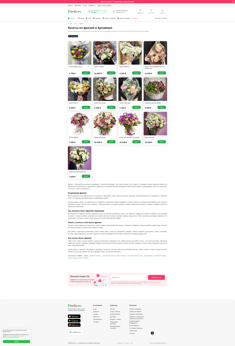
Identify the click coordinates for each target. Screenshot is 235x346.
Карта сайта (133, 330)
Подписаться (156, 277)
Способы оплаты (115, 314)
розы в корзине (73, 258)
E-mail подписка (134, 325)
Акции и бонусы (115, 311)
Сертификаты (97, 319)
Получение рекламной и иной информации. (130, 283)
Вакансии (96, 316)
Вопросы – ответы (115, 319)
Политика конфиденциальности (158, 343)
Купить (86, 73)
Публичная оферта (135, 311)
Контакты (96, 322)
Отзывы (92, 5)
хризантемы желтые (108, 255)
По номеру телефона (135, 328)
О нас (85, 5)
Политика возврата (135, 309)
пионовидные (148, 255)
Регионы (132, 333)
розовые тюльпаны (95, 255)
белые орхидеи (121, 255)
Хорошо (16, 341)
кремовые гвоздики (160, 255)
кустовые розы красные (135, 255)
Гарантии (96, 311)
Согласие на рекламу (136, 314)
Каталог (112, 309)
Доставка (78, 5)
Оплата (70, 5)
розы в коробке (83, 258)
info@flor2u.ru (76, 332)
